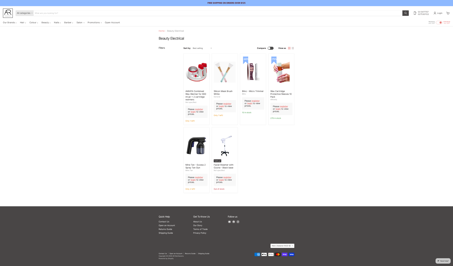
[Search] (405, 13)
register (199, 109)
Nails (57, 22)
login (193, 111)
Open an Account (167, 225)
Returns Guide (165, 229)
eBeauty (273, 99)
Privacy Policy (199, 233)
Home (162, 31)
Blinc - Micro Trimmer (253, 91)
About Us (197, 221)
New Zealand (281, 246)
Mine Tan (189, 170)
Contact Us (164, 221)
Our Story (197, 225)
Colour (33, 22)
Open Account (112, 22)
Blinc (244, 94)
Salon (80, 22)
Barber (68, 22)
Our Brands (9, 22)
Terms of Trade (200, 229)
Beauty (46, 22)
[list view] (292, 48)
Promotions (94, 22)
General (217, 97)
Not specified (190, 102)
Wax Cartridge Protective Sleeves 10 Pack (281, 94)
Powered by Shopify (166, 258)
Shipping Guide (166, 233)
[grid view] (289, 48)
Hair (22, 22)
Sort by (187, 48)
